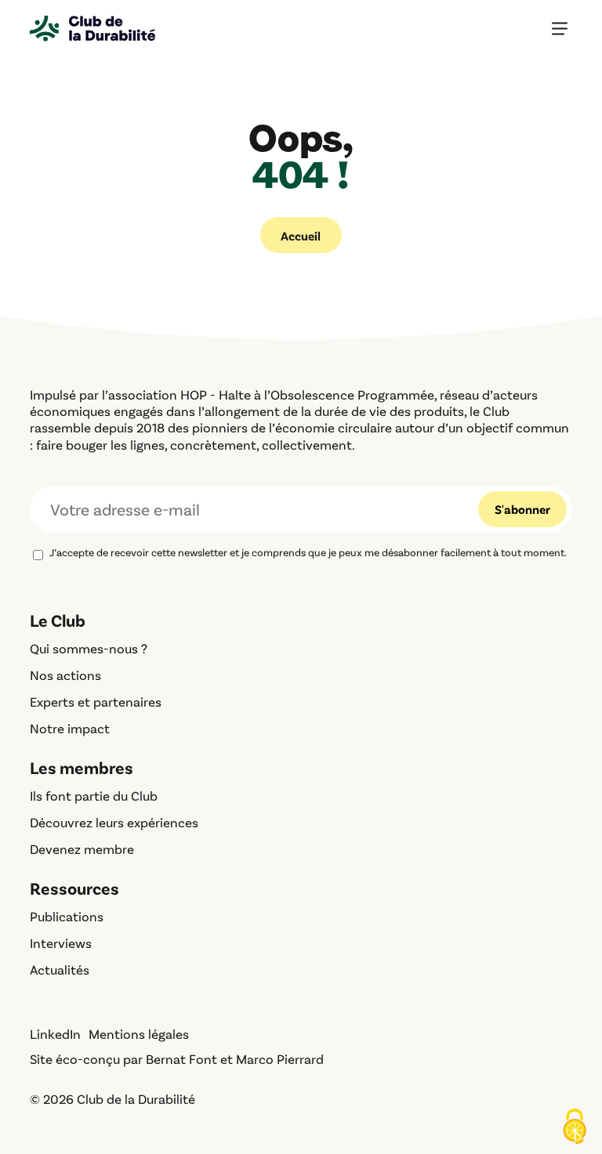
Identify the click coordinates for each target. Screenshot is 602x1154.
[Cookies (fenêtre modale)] (574, 1127)
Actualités (59, 969)
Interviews (61, 942)
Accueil (301, 235)
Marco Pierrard (280, 1058)
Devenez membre (82, 848)
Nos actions (65, 674)
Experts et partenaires (95, 701)
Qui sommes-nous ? (88, 648)
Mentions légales (139, 1033)
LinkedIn (55, 1033)
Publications (66, 916)
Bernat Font (181, 1058)
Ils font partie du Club (94, 795)
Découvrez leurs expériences (114, 822)
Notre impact (70, 728)
